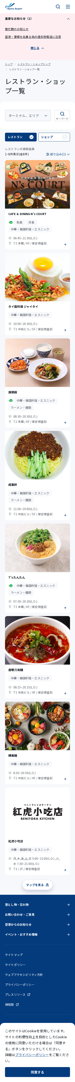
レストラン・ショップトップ (34, 64)
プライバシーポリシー (32, 1054)
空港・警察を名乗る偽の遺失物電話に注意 (33, 37)
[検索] (58, 7)
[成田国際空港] (13, 6)
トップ (8, 64)
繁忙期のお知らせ (17, 29)
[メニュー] (68, 7)
